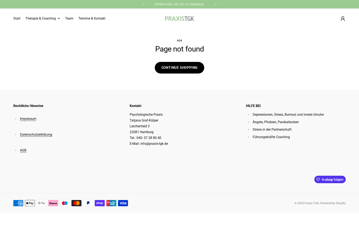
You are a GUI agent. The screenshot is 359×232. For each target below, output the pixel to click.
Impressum (28, 119)
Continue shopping (179, 68)
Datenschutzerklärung (36, 134)
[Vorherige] (143, 4)
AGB (23, 150)
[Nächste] (215, 4)
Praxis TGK (312, 203)
